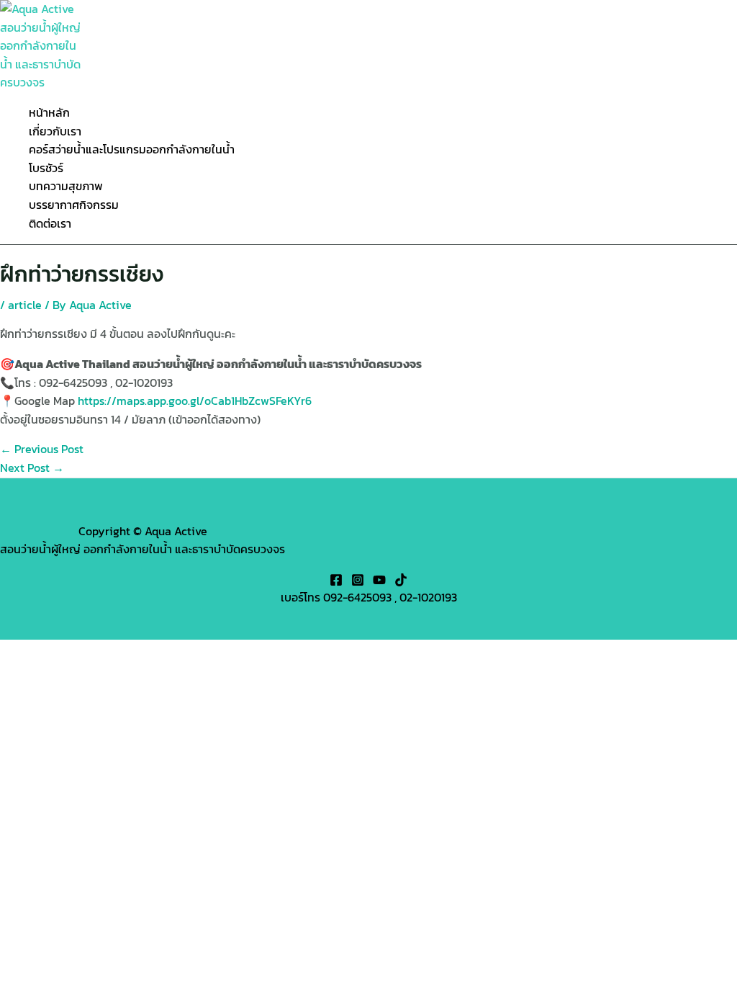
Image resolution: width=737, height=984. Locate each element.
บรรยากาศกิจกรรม (74, 204)
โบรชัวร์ (46, 167)
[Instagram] (357, 582)
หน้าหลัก (49, 112)
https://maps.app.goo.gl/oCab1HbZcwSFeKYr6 (195, 400)
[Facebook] (336, 582)
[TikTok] (400, 582)
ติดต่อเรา (50, 223)
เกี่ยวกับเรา (55, 131)
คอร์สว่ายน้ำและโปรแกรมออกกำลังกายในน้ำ (132, 149)
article (25, 304)
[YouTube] (379, 582)
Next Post (32, 467)
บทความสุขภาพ (66, 185)
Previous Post (41, 448)
